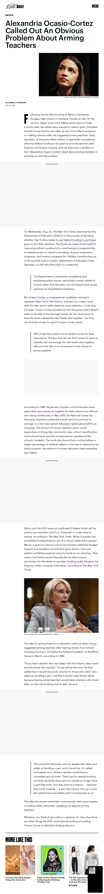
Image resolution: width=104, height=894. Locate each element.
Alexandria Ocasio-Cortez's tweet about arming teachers (62, 151)
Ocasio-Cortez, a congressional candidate (53, 297)
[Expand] (91, 868)
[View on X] (61, 377)
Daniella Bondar (17, 102)
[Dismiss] (100, 868)
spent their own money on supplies (44, 411)
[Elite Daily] (15, 6)
